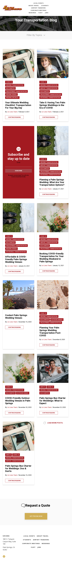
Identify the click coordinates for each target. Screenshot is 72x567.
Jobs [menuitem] (46, 13)
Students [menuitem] (45, 5)
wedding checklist (12, 97)
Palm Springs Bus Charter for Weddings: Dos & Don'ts (18, 468)
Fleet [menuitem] (41, 13)
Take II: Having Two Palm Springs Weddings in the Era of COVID (52, 105)
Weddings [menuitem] (32, 13)
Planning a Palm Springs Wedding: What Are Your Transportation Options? (51, 182)
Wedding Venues (11, 94)
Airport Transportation (48, 88)
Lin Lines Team (12, 112)
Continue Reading (14, 117)
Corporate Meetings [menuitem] (38, 10)
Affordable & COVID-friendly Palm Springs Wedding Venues (16, 259)
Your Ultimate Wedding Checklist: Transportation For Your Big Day (18, 105)
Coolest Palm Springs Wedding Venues (16, 316)
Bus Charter (10, 88)
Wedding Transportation (14, 85)
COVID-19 (9, 82)
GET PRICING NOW (36, 516)
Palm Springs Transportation (16, 91)
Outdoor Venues (57, 319)
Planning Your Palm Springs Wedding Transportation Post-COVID (50, 331)
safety (42, 387)
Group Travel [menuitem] (33, 5)
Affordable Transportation (50, 97)
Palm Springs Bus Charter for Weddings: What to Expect (52, 401)
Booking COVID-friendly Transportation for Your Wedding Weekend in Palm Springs (51, 257)
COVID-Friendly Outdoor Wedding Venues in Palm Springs (17, 401)
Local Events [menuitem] (38, 3)
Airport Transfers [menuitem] (38, 8)
